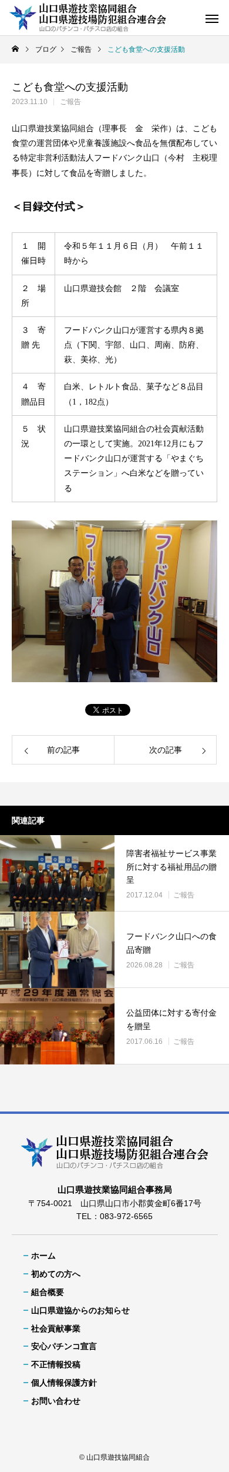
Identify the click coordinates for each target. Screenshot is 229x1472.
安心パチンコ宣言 (64, 1346)
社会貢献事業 (55, 1328)
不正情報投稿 (55, 1364)
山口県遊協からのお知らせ (80, 1310)
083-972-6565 (126, 1216)
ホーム (43, 1255)
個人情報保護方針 (64, 1382)
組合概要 (47, 1292)
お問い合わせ (55, 1401)
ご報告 (70, 102)
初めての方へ (55, 1274)
